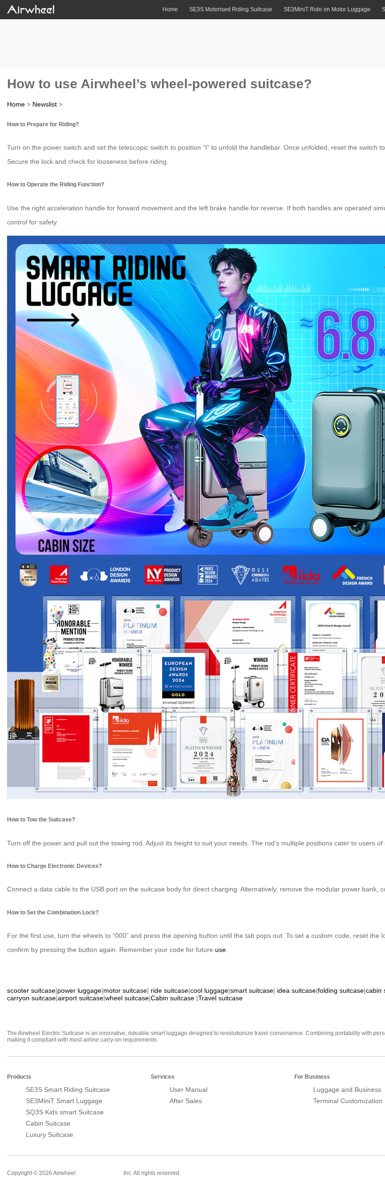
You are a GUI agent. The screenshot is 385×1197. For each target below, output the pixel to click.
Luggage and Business (347, 1089)
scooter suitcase (31, 990)
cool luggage (209, 990)
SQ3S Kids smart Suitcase (65, 1112)
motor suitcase (125, 990)
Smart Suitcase (99, 1172)
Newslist (44, 104)
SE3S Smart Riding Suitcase (68, 1089)
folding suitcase (341, 990)
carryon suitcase (31, 998)
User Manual (188, 1089)
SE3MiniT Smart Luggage (64, 1101)
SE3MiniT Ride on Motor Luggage (327, 9)
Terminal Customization (348, 1101)
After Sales (185, 1101)
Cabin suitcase (172, 998)
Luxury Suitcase (49, 1134)
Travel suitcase (220, 998)
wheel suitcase (127, 998)
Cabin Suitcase (48, 1123)
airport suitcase (80, 998)
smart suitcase (251, 990)
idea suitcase (296, 990)
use (220, 949)
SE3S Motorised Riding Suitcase (230, 9)
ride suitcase (169, 990)
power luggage (79, 990)
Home (170, 9)
